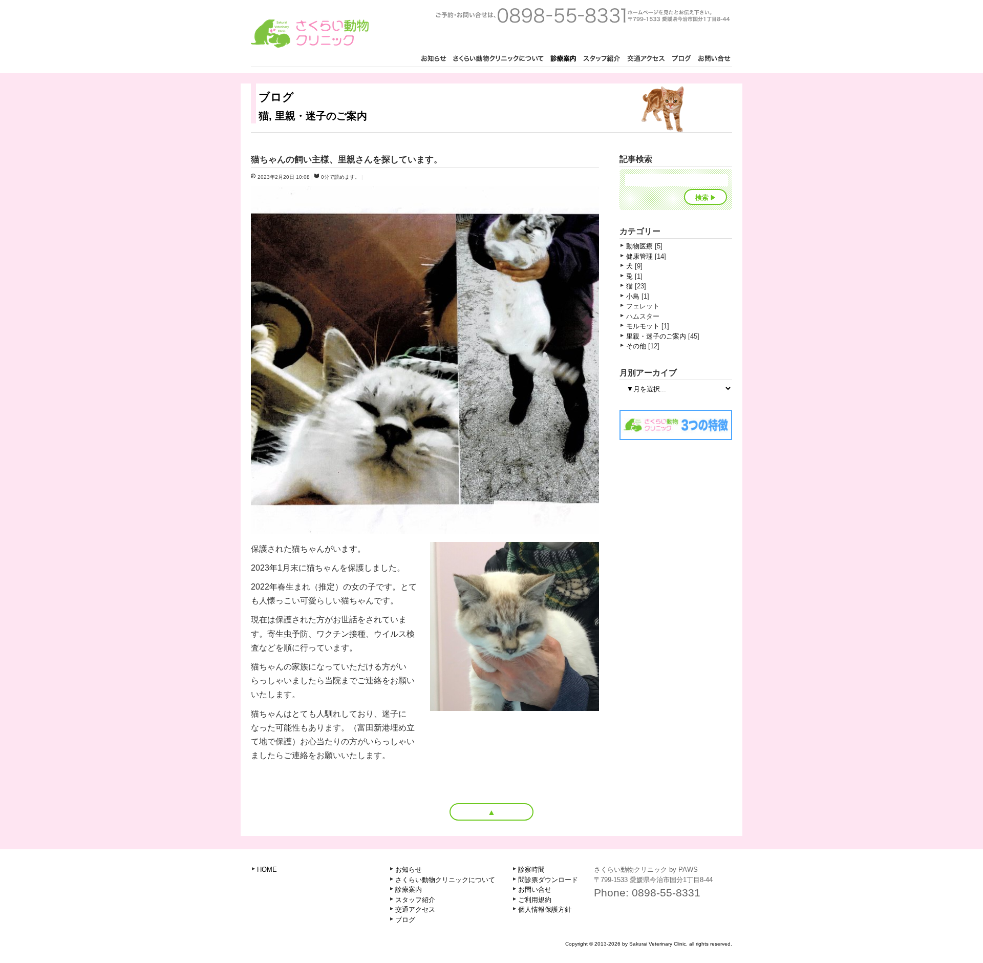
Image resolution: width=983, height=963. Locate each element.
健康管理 (639, 256)
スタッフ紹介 (602, 59)
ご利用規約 (534, 900)
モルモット (642, 326)
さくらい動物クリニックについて (498, 59)
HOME (267, 869)
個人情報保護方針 (544, 909)
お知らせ (433, 59)
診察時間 (531, 869)
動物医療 (639, 246)
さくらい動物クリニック (310, 33)
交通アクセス (646, 59)
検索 (702, 197)
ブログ (681, 59)
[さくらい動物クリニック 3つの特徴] (676, 437)
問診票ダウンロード (548, 880)
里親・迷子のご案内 (656, 336)
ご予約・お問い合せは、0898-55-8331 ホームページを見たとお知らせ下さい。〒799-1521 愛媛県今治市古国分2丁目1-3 (583, 15)
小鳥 (632, 296)
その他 (636, 346)
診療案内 (563, 59)
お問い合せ (714, 59)
